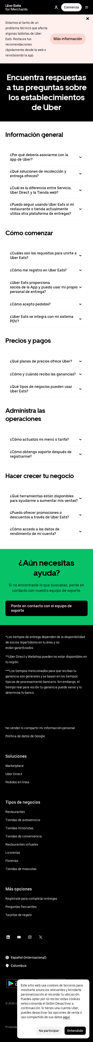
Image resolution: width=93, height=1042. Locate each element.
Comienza (71, 7)
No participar (49, 1030)
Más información (67, 39)
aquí (66, 1017)
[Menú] (87, 7)
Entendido (75, 1030)
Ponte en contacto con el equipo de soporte (41, 608)
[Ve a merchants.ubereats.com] (16, 7)
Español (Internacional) (28, 957)
